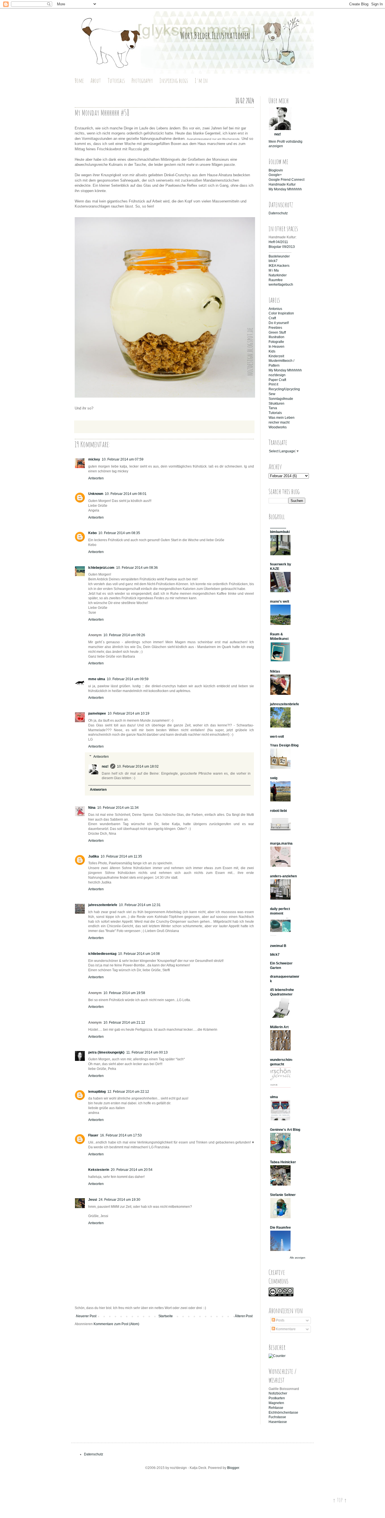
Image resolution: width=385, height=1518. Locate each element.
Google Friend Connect (286, 180)
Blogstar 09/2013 (282, 247)
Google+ (275, 175)
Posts (279, 1320)
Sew (272, 394)
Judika (93, 856)
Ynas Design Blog (284, 745)
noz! (105, 766)
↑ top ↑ (340, 1500)
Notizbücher (278, 1393)
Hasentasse (278, 1422)
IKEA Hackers (279, 266)
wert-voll (277, 737)
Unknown (95, 494)
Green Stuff (277, 332)
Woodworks (278, 427)
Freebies (275, 328)
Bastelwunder (279, 256)
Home (79, 80)
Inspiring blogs (174, 80)
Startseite (165, 1316)
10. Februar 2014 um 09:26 (124, 635)
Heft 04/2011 (278, 242)
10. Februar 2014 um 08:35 (119, 533)
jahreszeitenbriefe (102, 905)
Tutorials (116, 80)
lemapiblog (97, 1092)
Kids (272, 351)
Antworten (96, 478)
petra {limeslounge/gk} (106, 1052)
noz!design (277, 375)
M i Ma (274, 270)
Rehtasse (276, 1408)
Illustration (276, 337)
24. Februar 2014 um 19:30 (119, 1200)
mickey (94, 459)
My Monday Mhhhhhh (285, 189)
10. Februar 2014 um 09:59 (128, 679)
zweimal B (278, 946)
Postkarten (277, 1398)
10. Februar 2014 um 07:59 (122, 459)
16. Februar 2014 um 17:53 (121, 1135)
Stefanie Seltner (283, 1195)
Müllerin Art (279, 1027)
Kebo (92, 533)
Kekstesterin (98, 1170)
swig (273, 778)
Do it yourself (279, 323)
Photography (142, 80)
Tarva (273, 408)
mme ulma (96, 679)
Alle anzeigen (297, 1257)
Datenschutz (278, 213)
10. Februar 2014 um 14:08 (139, 954)
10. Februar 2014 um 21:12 (124, 1023)
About (95, 80)
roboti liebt (278, 811)
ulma (274, 1097)
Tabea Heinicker (283, 1162)
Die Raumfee (280, 1228)
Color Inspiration (281, 313)
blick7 (273, 261)
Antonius (275, 309)
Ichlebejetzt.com (101, 568)
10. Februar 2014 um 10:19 (128, 713)
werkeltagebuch (281, 285)
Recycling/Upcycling (284, 389)
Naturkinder (278, 275)
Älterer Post (244, 1316)
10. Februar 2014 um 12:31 (140, 905)
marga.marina (281, 843)
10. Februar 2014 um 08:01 (126, 494)
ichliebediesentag (102, 954)
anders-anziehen (283, 876)
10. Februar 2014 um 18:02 (138, 766)
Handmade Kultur (282, 184)
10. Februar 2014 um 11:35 (121, 856)
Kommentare (285, 1329)
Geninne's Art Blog (285, 1130)
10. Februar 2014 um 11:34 (118, 808)
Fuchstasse (277, 1417)
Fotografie (276, 342)
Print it (273, 384)
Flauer (93, 1135)
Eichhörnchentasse (283, 1413)
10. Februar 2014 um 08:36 (137, 568)
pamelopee (97, 713)
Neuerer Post (86, 1316)
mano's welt (279, 601)
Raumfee (276, 280)
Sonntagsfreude (281, 399)
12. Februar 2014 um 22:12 (128, 1092)
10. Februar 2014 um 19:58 (124, 993)
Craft (272, 318)
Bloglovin (276, 170)
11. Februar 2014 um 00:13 (147, 1052)
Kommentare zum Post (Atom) (116, 1324)
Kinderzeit (276, 356)
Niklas (275, 671)
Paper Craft (277, 380)
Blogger (233, 1468)
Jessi (92, 1200)
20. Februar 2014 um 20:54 (131, 1170)
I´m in (201, 80)
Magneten (276, 1403)
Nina (92, 808)
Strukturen (276, 404)
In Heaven (276, 347)
